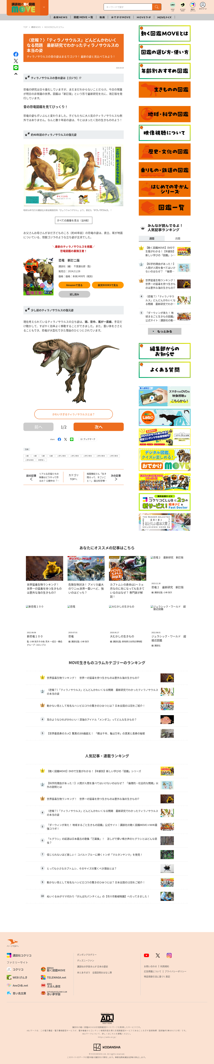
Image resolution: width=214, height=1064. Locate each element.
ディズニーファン (85, 960)
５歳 (43, 456)
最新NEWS (36, 27)
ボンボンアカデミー (87, 954)
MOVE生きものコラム (54, 27)
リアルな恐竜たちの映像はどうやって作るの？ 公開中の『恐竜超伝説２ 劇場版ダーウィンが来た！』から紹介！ (49, 477)
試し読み (74, 294)
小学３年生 (87, 456)
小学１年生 (61, 456)
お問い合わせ (150, 966)
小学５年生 (114, 456)
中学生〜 (41, 460)
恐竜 (26, 449)
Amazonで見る (74, 285)
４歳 (35, 456)
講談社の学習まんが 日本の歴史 (92, 966)
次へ (99, 427)
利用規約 (164, 966)
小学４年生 (100, 456)
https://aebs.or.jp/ (107, 1037)
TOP (25, 27)
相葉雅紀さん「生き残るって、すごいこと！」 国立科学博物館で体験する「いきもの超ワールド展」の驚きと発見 (97, 477)
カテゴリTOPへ (74, 477)
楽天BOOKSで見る (108, 285)
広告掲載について (152, 971)
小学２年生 (74, 456)
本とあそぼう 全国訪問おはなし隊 (94, 972)
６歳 (51, 456)
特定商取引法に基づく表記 (157, 976)
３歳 (27, 456)
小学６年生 (29, 460)
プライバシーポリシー (175, 971)
